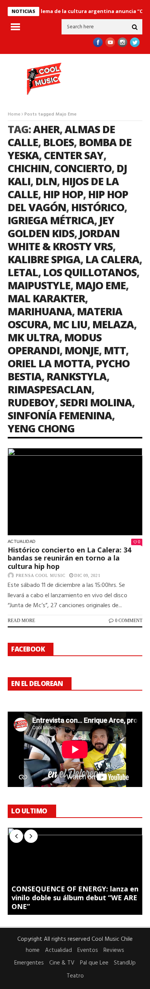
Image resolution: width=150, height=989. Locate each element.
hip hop (63, 194)
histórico (97, 207)
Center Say (73, 155)
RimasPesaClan (50, 389)
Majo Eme (100, 285)
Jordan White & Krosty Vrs (64, 239)
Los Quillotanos (90, 272)
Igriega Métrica (51, 220)
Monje (82, 350)
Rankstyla (77, 376)
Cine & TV (62, 963)
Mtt (115, 350)
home (33, 950)
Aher (46, 129)
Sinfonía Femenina (60, 415)
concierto (83, 168)
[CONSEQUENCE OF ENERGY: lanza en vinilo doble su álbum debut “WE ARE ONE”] (75, 871)
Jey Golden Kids (61, 226)
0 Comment (128, 620)
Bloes (58, 142)
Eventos (87, 950)
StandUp (125, 963)
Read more (21, 620)
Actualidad (21, 541)
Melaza (113, 324)
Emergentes (29, 963)
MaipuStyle (39, 285)
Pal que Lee (94, 963)
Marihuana (40, 311)
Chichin (28, 168)
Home (14, 114)
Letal (23, 272)
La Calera (112, 259)
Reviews (113, 950)
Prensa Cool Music (40, 575)
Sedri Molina (96, 402)
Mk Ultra (33, 337)
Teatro (75, 976)
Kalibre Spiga (44, 259)
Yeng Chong (41, 428)
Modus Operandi (55, 343)
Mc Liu (70, 324)
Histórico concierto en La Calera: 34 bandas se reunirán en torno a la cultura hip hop (69, 558)
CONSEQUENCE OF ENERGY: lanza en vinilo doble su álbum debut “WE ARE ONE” (75, 898)
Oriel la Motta (49, 363)
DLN (46, 181)
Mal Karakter (46, 298)
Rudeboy (31, 402)
